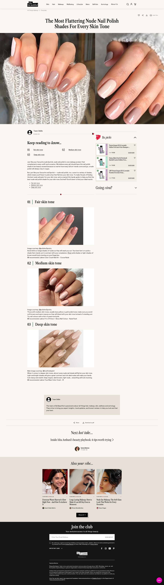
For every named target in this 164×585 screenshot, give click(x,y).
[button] (143, 15)
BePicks (95, 4)
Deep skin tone (39, 155)
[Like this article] (139, 15)
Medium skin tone (75, 150)
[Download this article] (147, 15)
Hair (53, 4)
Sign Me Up (109, 537)
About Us (114, 4)
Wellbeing (70, 4)
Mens (87, 4)
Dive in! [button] (81, 515)
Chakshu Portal (96, 578)
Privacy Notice (94, 544)
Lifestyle (80, 4)
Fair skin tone (38, 150)
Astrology (104, 4)
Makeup (61, 4)
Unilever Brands (69, 544)
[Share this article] (74, 423)
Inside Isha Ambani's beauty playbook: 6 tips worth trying (80, 440)
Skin (47, 4)
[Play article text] (151, 15)
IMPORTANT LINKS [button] (54, 548)
